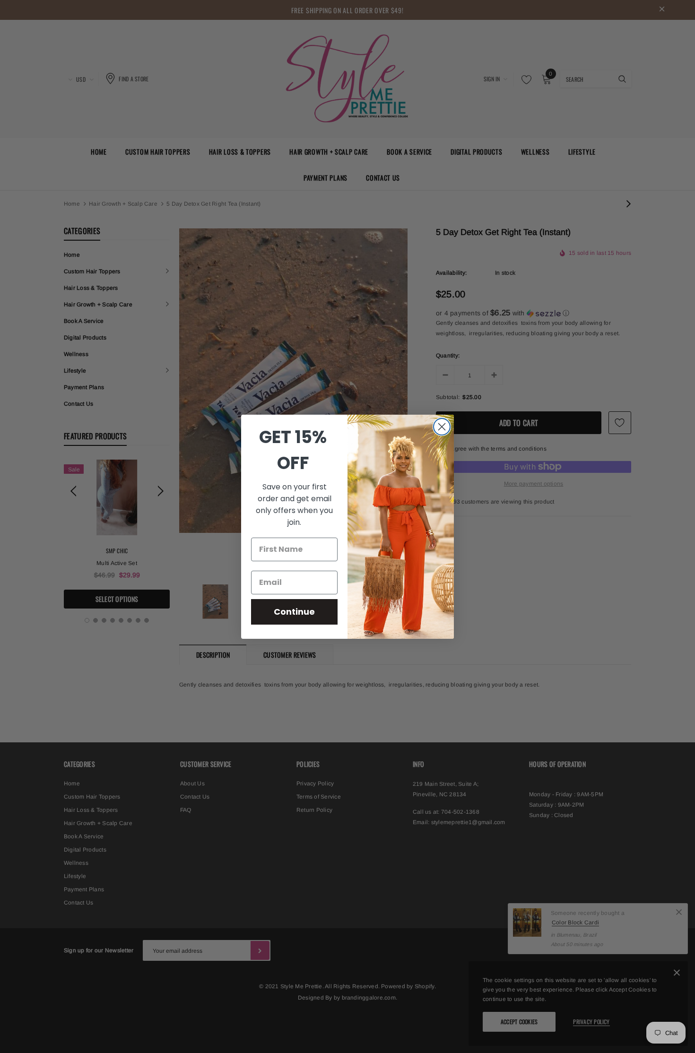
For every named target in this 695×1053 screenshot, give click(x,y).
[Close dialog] (442, 426)
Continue (294, 612)
